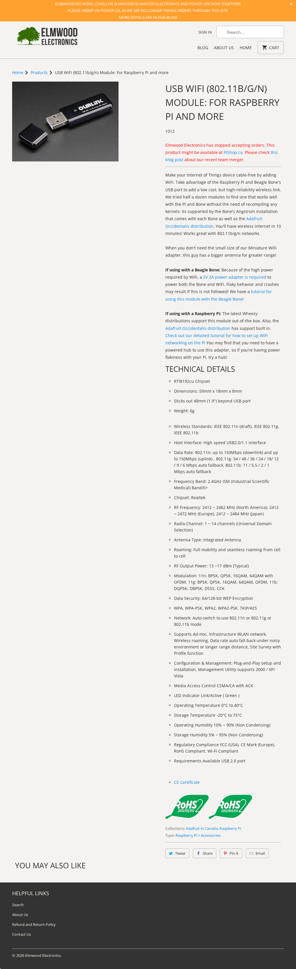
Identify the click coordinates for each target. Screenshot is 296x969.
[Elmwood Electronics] (47, 37)
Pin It (234, 853)
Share (207, 853)
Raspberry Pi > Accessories (198, 835)
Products (39, 72)
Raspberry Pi (230, 828)
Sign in (205, 32)
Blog (202, 47)
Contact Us (21, 934)
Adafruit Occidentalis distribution (197, 328)
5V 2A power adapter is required (234, 277)
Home (246, 47)
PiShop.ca (233, 152)
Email (260, 853)
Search (18, 904)
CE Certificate (187, 782)
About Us (224, 47)
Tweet (180, 853)
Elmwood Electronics (43, 955)
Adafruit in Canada (202, 828)
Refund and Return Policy (34, 924)
